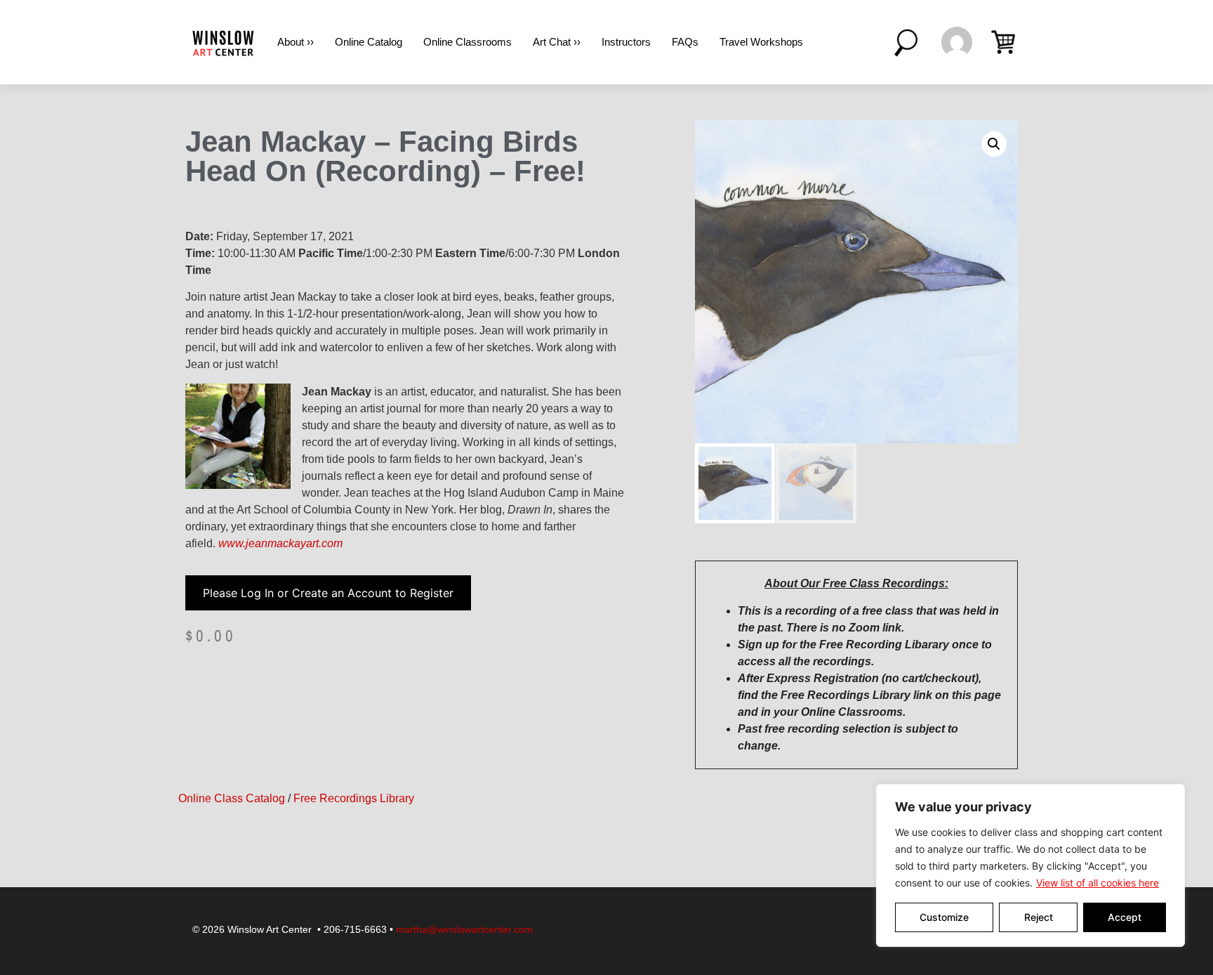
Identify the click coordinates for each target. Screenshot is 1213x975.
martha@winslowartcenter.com (464, 929)
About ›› (295, 42)
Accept (1124, 917)
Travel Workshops (761, 42)
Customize (944, 917)
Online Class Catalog (231, 798)
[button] (994, 144)
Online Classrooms (467, 42)
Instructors (626, 42)
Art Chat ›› (557, 42)
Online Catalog (368, 42)
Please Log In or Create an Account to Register (328, 593)
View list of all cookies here (1097, 883)
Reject (1038, 917)
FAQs (685, 42)
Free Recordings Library (353, 798)
